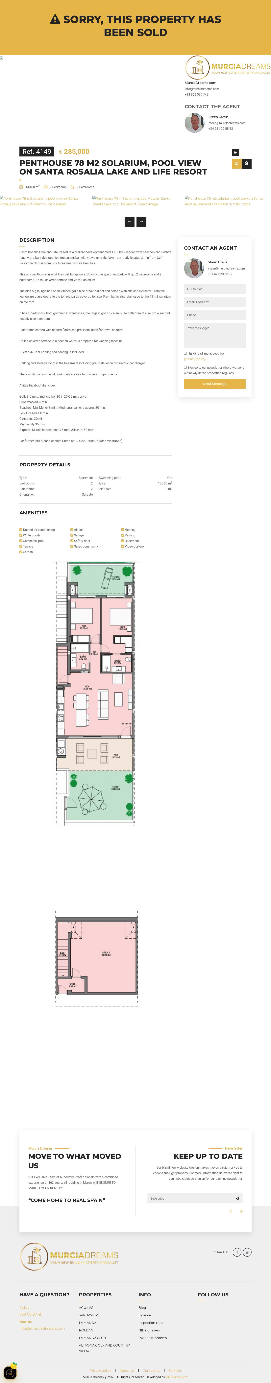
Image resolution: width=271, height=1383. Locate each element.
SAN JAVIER (88, 1315)
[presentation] (130, 222)
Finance (144, 1315)
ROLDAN (86, 1330)
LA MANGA (87, 1323)
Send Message (215, 384)
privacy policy (195, 359)
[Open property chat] (10, 1372)
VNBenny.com (177, 1377)
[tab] (237, 164)
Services (175, 1370)
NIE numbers (149, 1330)
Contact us (151, 1370)
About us (127, 1370)
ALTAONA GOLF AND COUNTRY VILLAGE (104, 1348)
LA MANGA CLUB (92, 1338)
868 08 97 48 (30, 1314)
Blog (142, 1308)
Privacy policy (100, 1370)
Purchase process (152, 1338)
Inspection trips (150, 1323)
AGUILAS (86, 1308)
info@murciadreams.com (42, 1328)
